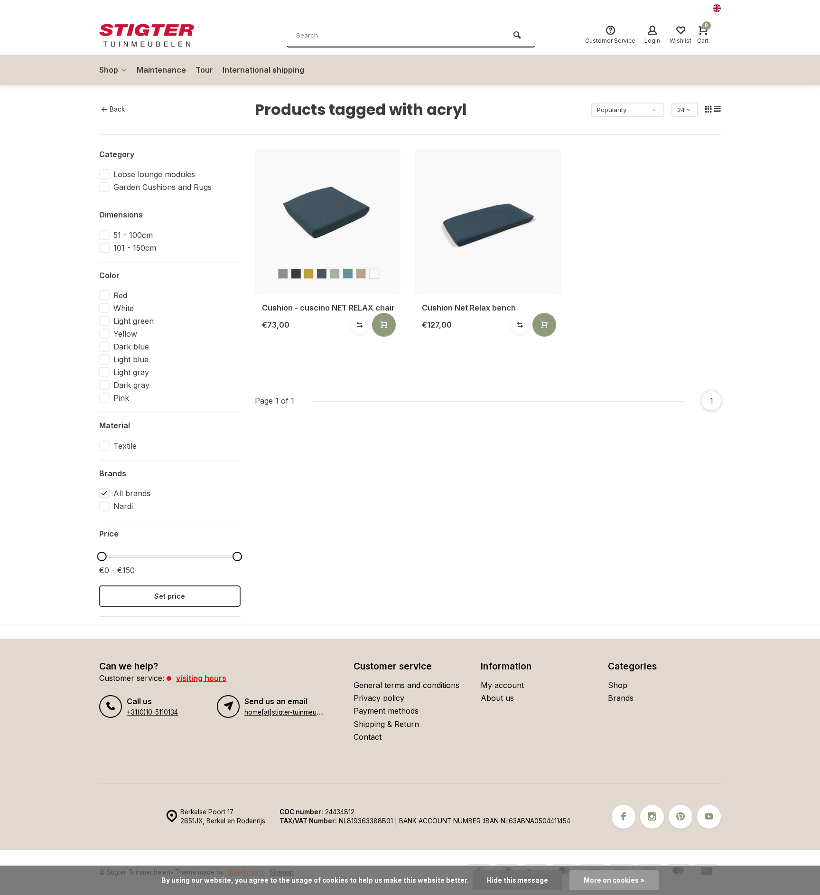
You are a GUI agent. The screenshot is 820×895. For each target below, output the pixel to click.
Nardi (123, 506)
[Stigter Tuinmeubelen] (156, 35)
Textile (125, 446)
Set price (169, 596)
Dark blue (131, 346)
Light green (133, 321)
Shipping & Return (386, 724)
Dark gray (131, 385)
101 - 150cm (134, 248)
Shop (108, 70)
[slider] (101, 556)
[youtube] (709, 817)
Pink (121, 398)
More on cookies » (614, 880)
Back (117, 109)
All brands (131, 493)
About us (497, 698)
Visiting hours (201, 678)
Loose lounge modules (154, 174)
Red (120, 295)
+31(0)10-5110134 (152, 712)
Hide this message (517, 880)
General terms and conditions (406, 685)
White (123, 308)
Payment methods (386, 711)
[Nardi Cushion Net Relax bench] (488, 222)
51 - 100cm (133, 235)
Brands (621, 698)
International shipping (263, 70)
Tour (204, 70)
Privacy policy (379, 698)
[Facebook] (623, 817)
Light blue (131, 359)
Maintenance (161, 70)
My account (502, 685)
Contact (368, 737)
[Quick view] (384, 325)
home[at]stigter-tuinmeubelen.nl (292, 712)
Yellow (125, 334)
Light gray (131, 372)
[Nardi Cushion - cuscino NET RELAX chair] (328, 222)
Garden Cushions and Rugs (162, 187)
